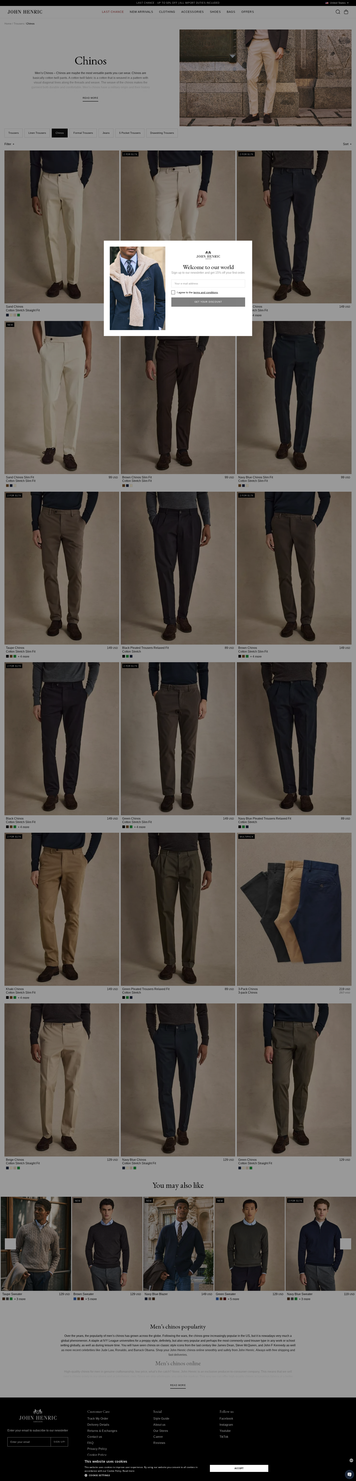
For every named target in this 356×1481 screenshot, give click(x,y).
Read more (128, 1470)
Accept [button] (239, 1468)
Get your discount (208, 302)
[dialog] (178, 1468)
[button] (145, 1475)
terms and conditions (205, 292)
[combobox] (351, 1460)
